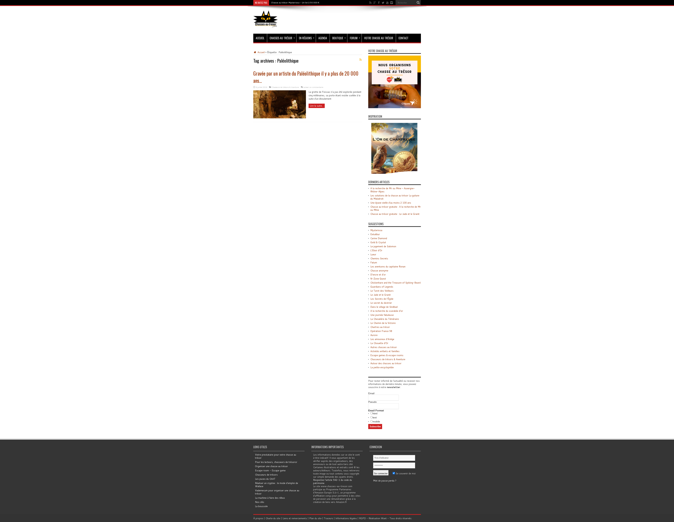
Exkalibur (375, 234)
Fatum (373, 262)
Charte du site (273, 518)
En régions (305, 38)
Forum (354, 38)
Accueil (260, 38)
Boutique (337, 38)
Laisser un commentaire (313, 87)
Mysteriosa (376, 230)
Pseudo (372, 401)
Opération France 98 (381, 331)
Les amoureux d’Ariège (382, 339)
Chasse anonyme (379, 270)
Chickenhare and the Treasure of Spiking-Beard (395, 282)
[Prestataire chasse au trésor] (394, 107)
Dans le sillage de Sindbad (384, 306)
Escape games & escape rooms (386, 355)
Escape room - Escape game (270, 470)
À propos (258, 518)
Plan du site (315, 518)
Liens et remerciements (295, 518)
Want (384, 518)
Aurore (374, 335)
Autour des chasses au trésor (385, 363)
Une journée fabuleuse (382, 314)
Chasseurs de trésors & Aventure (285, 87)
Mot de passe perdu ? (384, 480)
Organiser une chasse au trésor (271, 466)
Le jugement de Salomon (383, 246)
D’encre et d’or (378, 274)
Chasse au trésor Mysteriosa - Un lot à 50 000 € (295, 2)
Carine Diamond (378, 238)
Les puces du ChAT (265, 478)
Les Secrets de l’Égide (381, 298)
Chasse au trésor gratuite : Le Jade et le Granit (394, 213)
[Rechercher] (418, 2)
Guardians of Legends (381, 286)
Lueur (373, 254)
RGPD (362, 518)
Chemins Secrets (379, 258)
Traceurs (328, 518)
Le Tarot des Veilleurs (382, 290)
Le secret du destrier (381, 302)
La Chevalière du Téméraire (384, 319)
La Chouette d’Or (379, 343)
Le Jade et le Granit (380, 294)
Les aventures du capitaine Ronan (387, 266)
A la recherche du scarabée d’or (386, 310)
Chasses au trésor (281, 38)
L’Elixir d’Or (376, 250)
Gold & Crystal (378, 242)
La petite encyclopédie (382, 367)
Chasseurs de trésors (266, 474)
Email (371, 393)
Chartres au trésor (380, 327)
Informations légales (346, 518)
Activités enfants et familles (384, 351)
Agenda (322, 38)
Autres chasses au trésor (383, 347)
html (375, 413)
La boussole (261, 506)
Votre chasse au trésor (378, 38)
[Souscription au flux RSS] (360, 59)
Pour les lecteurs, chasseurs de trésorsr (276, 462)
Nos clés (259, 502)
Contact (403, 38)
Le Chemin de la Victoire (383, 323)
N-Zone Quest (378, 278)
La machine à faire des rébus (270, 497)
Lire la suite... (316, 105)
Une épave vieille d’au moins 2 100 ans (390, 202)
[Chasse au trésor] (265, 25)
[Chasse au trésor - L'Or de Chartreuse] (394, 172)
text (375, 417)
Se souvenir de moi (405, 473)
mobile (376, 421)
